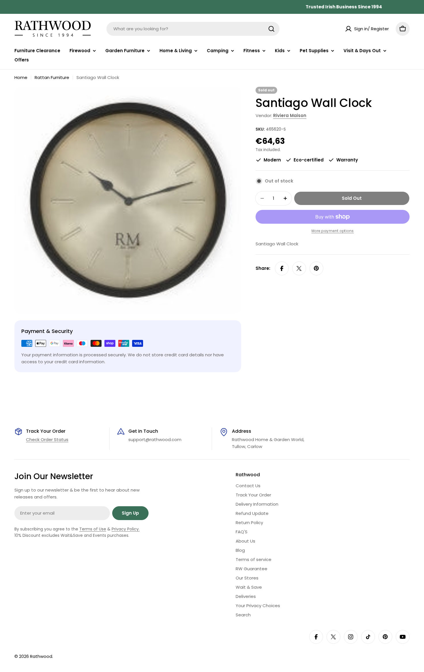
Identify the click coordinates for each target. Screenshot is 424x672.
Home (20, 77)
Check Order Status (47, 439)
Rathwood (41, 656)
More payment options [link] (333, 230)
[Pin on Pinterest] (316, 268)
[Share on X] (299, 268)
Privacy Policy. (126, 529)
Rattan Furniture (52, 77)
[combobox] (192, 29)
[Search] (271, 28)
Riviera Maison (289, 115)
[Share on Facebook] (282, 268)
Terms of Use (92, 529)
